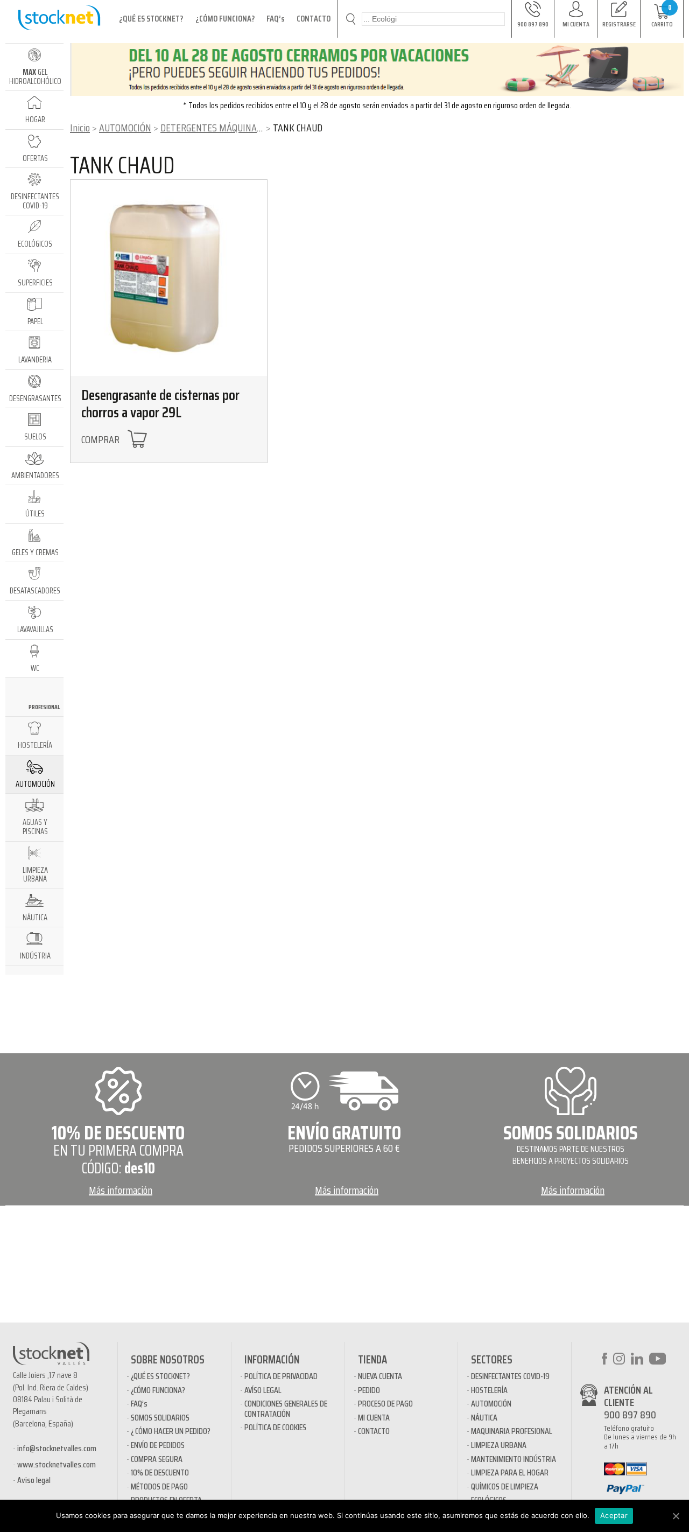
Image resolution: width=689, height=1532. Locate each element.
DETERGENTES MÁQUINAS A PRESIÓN (233, 127)
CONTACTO (314, 18)
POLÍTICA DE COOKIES (275, 1427)
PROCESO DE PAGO (385, 1403)
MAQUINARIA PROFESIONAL (511, 1431)
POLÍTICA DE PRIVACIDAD (281, 1376)
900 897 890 (630, 1414)
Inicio (80, 127)
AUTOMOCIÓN (125, 127)
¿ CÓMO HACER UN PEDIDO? (170, 1431)
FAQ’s (275, 18)
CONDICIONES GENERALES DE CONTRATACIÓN (285, 1408)
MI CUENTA (374, 1417)
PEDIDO (369, 1390)
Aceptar (614, 1515)
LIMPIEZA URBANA (498, 1445)
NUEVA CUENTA (380, 1376)
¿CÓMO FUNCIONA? (225, 18)
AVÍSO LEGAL (263, 1390)
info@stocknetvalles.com (56, 1448)
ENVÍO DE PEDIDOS (158, 1445)
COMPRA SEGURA (156, 1459)
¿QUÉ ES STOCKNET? (151, 18)
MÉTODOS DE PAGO (159, 1486)
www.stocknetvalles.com (56, 1464)
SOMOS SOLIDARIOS (160, 1417)
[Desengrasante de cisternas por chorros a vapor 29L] (169, 278)
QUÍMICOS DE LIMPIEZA (504, 1486)
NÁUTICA (484, 1417)
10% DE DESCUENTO (160, 1472)
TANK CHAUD (122, 165)
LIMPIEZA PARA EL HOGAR (510, 1472)
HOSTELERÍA (489, 1390)
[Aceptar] (675, 1515)
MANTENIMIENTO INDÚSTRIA (513, 1459)
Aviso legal (34, 1480)
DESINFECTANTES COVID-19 (510, 1376)
